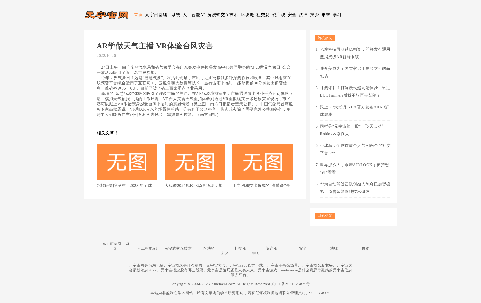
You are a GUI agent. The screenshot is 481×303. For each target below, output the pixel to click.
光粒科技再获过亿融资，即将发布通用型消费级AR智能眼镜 (355, 53)
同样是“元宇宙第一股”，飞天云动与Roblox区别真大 (353, 130)
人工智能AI (194, 14)
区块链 (247, 14)
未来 (325, 14)
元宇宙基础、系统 (162, 14)
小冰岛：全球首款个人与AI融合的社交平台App (355, 149)
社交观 (263, 14)
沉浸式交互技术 (222, 14)
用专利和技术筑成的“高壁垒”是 (261, 186)
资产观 (278, 14)
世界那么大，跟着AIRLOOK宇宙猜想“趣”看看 (354, 168)
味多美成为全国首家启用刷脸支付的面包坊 (355, 72)
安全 (292, 14)
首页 (138, 14)
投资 (314, 14)
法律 (303, 14)
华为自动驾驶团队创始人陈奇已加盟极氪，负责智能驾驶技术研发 (355, 188)
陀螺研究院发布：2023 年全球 (124, 186)
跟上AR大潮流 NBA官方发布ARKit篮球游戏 (354, 111)
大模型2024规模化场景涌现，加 (194, 186)
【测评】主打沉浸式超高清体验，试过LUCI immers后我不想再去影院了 (355, 92)
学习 (337, 14)
